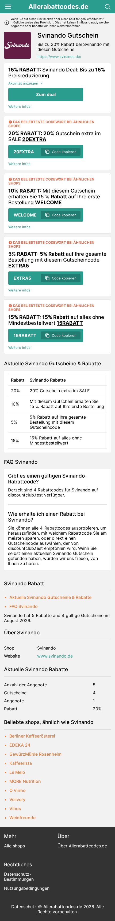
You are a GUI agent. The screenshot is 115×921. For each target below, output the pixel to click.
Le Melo (17, 772)
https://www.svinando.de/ (59, 57)
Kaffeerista (20, 763)
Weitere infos (19, 107)
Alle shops (14, 845)
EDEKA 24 (19, 745)
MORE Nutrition (25, 781)
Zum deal (46, 94)
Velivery (17, 799)
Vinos (15, 808)
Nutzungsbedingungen (26, 888)
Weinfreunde (22, 817)
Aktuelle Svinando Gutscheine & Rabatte (50, 597)
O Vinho (17, 790)
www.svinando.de (55, 656)
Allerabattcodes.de (58, 6)
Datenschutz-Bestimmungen (19, 876)
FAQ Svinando (23, 606)
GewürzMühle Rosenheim (35, 754)
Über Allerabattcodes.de (82, 845)
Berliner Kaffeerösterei (32, 736)
